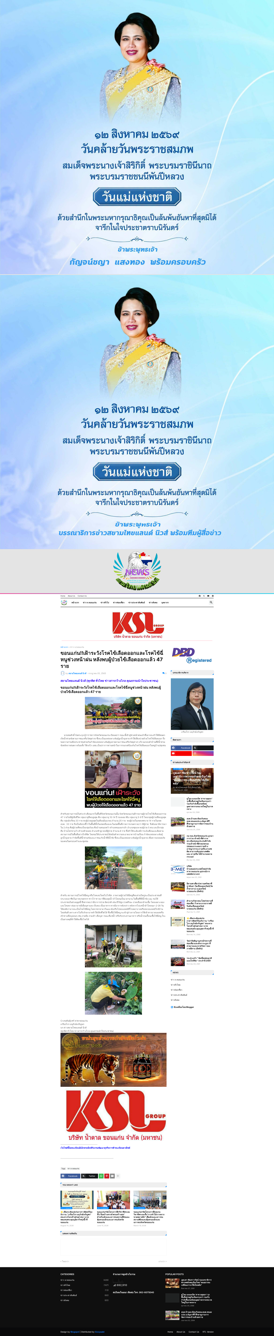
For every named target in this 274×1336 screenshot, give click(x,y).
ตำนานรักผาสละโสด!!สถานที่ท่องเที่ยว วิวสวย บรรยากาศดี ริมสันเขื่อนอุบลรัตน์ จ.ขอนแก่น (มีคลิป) (200, 905)
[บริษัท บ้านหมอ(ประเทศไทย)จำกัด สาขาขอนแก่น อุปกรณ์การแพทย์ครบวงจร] (178, 869)
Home (63, 596)
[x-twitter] (204, 596)
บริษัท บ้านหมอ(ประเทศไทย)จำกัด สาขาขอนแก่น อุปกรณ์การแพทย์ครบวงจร (199, 870)
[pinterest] (213, 596)
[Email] (112, 1176)
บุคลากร (165, 602)
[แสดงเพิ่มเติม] (117, 1176)
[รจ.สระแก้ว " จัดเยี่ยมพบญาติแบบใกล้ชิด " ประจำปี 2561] (178, 961)
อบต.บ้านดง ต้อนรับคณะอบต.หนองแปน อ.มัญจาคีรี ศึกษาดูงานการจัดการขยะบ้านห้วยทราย (200, 822)
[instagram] (203, 753)
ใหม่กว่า (65, 1261)
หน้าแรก (75, 602)
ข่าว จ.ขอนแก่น (90, 602)
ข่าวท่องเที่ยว (118, 602)
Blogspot (74, 1332)
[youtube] (208, 596)
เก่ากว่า (162, 1261)
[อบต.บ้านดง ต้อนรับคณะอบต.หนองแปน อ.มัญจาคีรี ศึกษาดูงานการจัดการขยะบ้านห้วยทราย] (178, 822)
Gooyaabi (99, 1332)
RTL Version (208, 1332)
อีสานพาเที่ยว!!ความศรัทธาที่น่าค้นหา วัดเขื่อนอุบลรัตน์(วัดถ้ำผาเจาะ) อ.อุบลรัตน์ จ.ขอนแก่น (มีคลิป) (200, 887)
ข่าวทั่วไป (105, 602)
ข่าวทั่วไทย (175, 985)
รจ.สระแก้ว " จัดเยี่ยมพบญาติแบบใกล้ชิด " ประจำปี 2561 (199, 959)
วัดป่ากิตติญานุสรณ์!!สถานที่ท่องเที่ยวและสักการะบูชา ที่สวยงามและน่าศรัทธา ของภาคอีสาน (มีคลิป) (199, 945)
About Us (71, 596)
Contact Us (82, 596)
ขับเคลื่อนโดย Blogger (184, 1007)
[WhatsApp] (101, 1176)
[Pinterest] (106, 1176)
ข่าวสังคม (153, 602)
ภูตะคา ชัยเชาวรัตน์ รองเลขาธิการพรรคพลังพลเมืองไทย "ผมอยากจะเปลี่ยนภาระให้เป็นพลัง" (196, 1282)
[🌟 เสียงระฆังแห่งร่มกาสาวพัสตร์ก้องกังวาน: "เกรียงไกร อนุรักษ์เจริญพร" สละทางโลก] (178, 921)
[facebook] (200, 596)
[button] (211, 602)
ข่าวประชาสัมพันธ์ (136, 602)
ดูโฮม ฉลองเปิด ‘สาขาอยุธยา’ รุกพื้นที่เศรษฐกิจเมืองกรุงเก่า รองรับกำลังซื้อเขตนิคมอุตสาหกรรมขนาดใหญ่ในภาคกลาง (200, 803)
